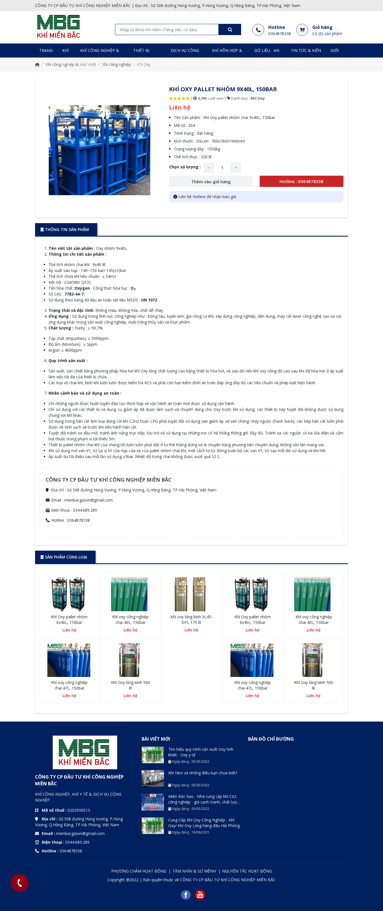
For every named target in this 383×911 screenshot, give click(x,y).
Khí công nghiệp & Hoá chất (99, 57)
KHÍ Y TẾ (66, 57)
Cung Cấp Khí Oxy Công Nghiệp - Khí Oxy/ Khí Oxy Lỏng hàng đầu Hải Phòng (204, 822)
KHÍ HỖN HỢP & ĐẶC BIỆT (227, 57)
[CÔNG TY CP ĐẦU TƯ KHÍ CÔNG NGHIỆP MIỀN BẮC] (58, 26)
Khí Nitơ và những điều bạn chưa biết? (202, 772)
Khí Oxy (258, 98)
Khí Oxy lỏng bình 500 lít (130, 685)
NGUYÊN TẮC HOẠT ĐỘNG (247, 871)
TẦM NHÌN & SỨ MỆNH (194, 871)
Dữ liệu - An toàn (266, 57)
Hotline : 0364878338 (301, 181)
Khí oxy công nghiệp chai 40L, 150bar (130, 619)
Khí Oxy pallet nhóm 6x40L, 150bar (69, 619)
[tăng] (236, 167)
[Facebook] (186, 894)
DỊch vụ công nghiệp (185, 57)
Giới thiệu (336, 57)
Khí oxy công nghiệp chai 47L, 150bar (69, 685)
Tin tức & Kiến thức (306, 57)
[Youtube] (200, 894)
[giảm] (209, 167)
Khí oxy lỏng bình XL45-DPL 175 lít (191, 619)
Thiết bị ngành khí (144, 57)
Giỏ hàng (322, 27)
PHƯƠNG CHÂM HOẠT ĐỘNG (139, 871)
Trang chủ (46, 57)
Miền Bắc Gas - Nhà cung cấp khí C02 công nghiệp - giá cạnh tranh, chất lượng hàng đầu (204, 802)
